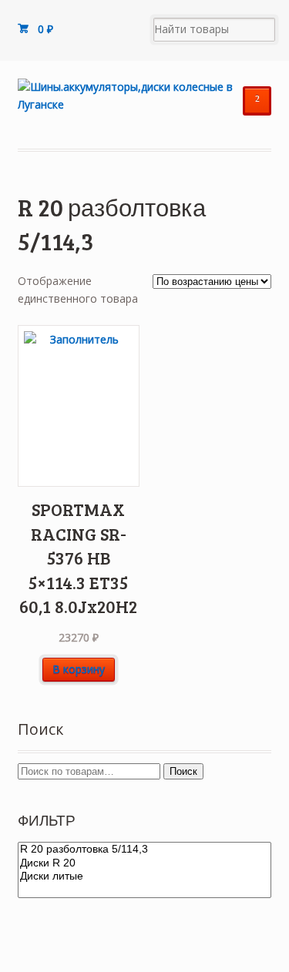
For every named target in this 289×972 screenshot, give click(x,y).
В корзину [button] (78, 669)
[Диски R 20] (144, 863)
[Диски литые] (144, 876)
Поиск (183, 771)
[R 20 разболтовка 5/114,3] (144, 849)
